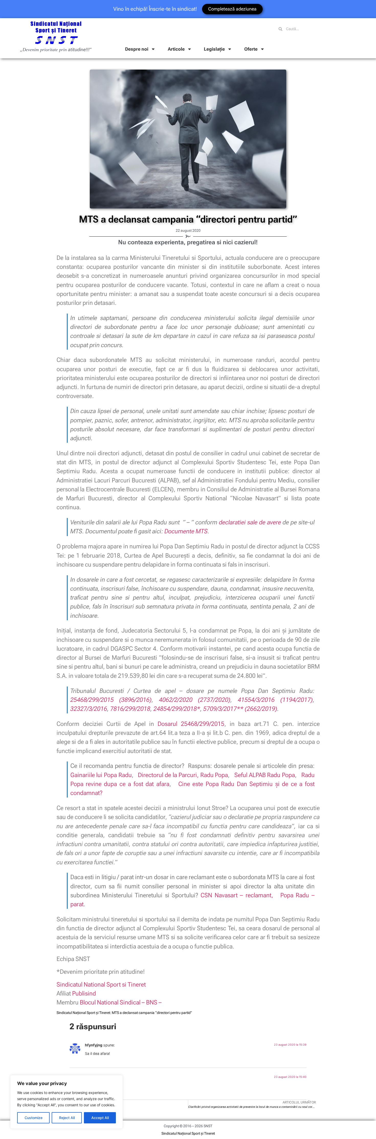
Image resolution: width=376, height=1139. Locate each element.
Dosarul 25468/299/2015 (191, 723)
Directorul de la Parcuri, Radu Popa (183, 775)
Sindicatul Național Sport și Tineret (188, 1133)
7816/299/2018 (130, 708)
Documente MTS (186, 531)
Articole (176, 49)
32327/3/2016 (88, 708)
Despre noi (136, 49)
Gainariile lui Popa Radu (101, 775)
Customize (33, 1117)
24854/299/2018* (176, 708)
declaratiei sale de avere (250, 522)
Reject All (67, 1117)
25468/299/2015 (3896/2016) (111, 699)
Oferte (251, 49)
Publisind (84, 993)
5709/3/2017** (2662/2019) (240, 708)
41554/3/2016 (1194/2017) (275, 699)
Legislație (214, 49)
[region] (66, 1102)
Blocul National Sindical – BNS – (121, 1002)
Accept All (100, 1117)
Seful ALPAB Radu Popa (264, 775)
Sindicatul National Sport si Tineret (101, 984)
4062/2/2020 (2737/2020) (195, 699)
